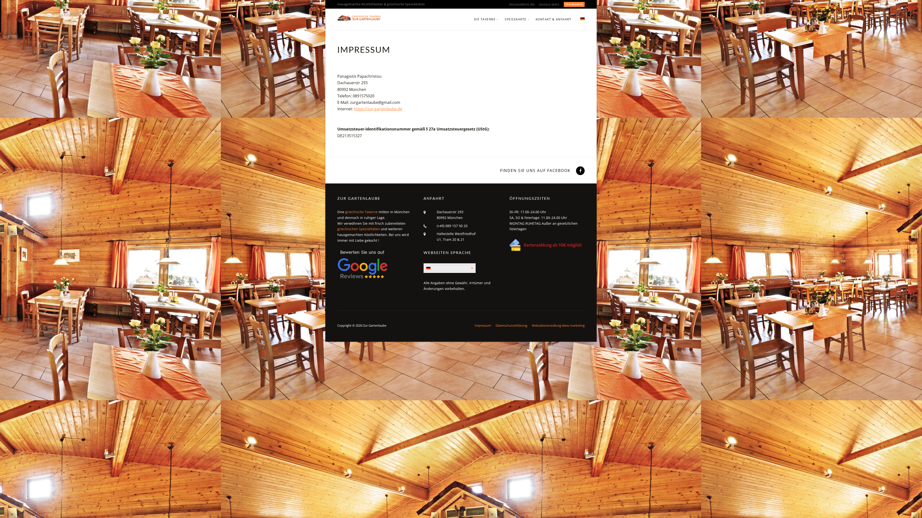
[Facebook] (580, 170)
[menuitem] (580, 22)
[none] (450, 268)
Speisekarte (574, 4)
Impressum (483, 325)
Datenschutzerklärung (511, 325)
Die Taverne (485, 19)
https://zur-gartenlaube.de (378, 109)
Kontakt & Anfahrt (553, 19)
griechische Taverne (361, 212)
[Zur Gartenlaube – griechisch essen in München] (359, 17)
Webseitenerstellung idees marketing (558, 325)
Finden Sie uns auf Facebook (535, 170)
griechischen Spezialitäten (358, 229)
